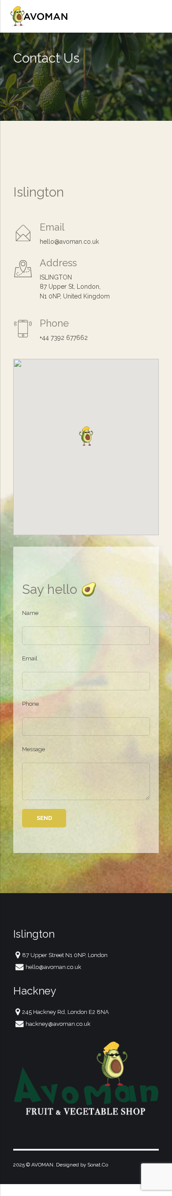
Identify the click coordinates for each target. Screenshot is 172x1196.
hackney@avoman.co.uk (58, 1024)
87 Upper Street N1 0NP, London (65, 955)
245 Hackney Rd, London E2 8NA (65, 1012)
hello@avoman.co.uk (53, 967)
